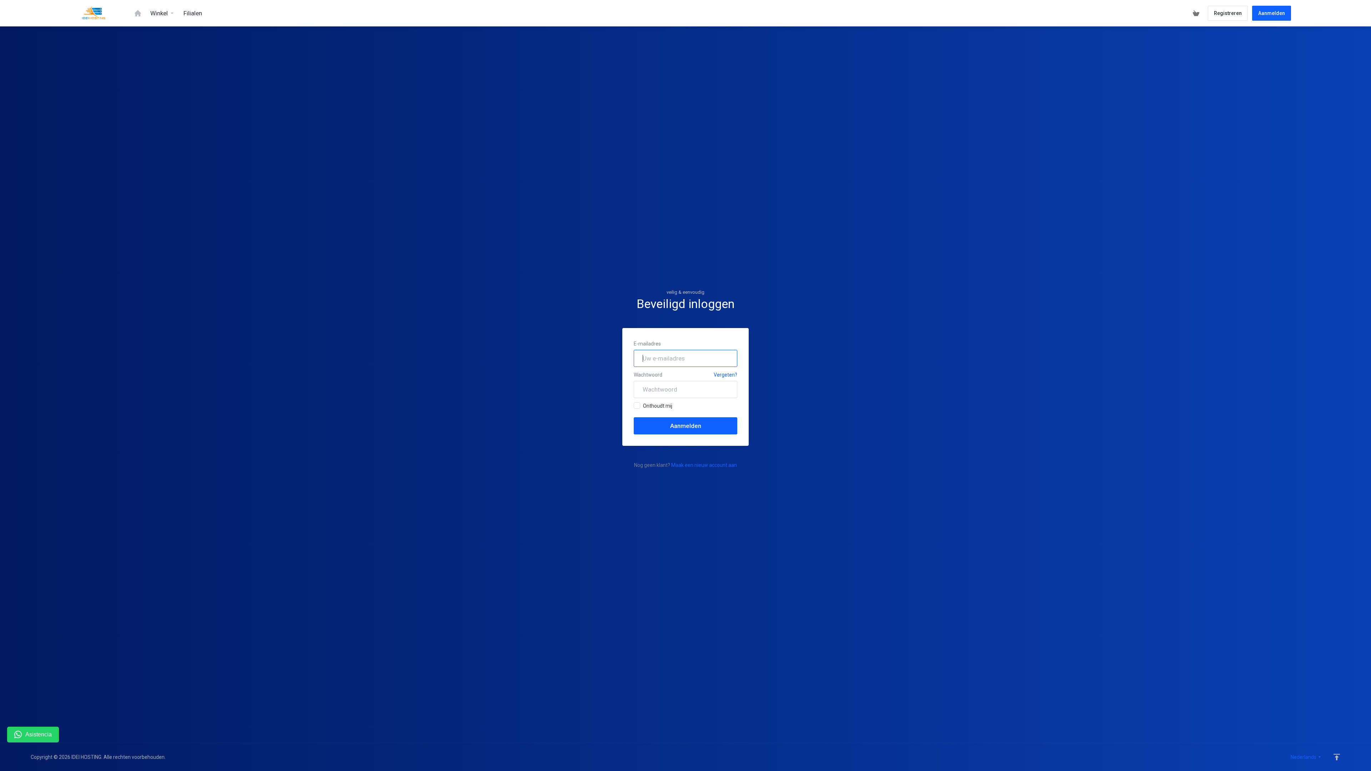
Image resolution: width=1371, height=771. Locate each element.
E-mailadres (647, 344)
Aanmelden (1271, 13)
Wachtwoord (648, 375)
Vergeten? (725, 375)
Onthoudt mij (657, 406)
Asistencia (38, 734)
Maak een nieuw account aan (704, 465)
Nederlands (1304, 757)
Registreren (1228, 13)
